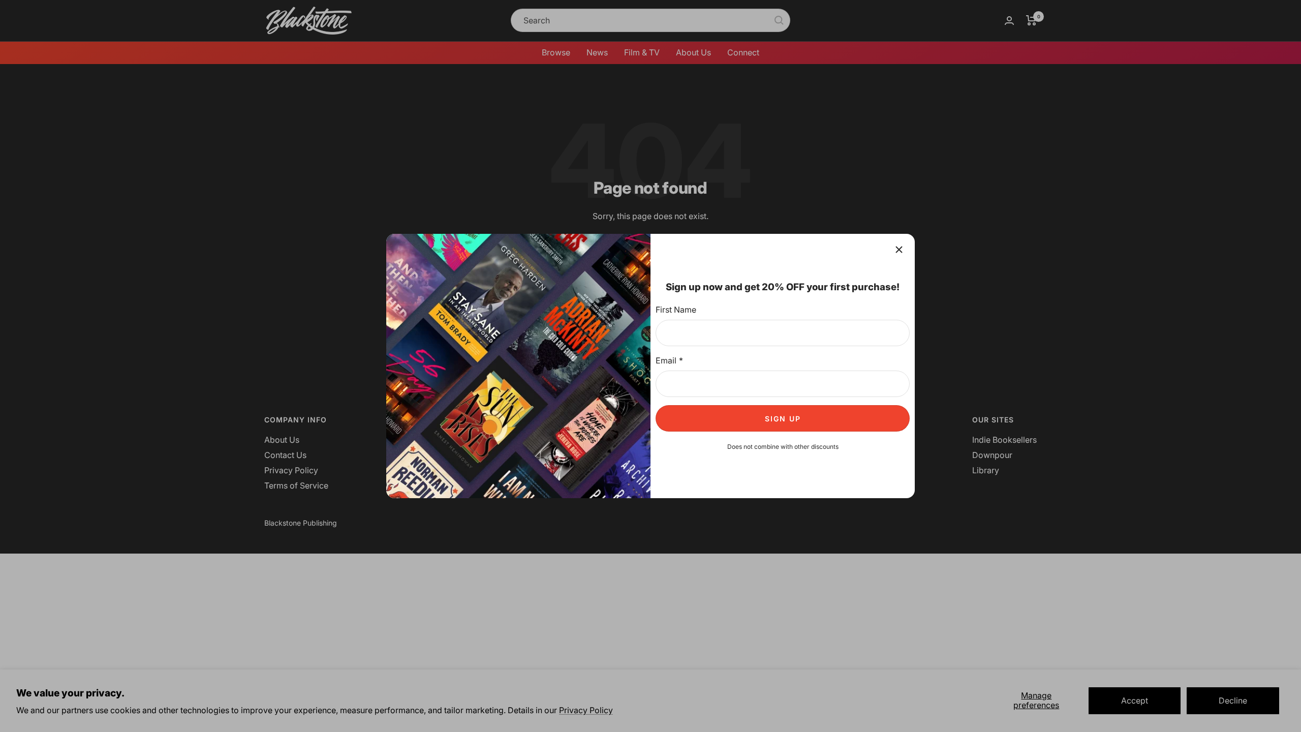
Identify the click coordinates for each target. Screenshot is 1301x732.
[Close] (899, 249)
